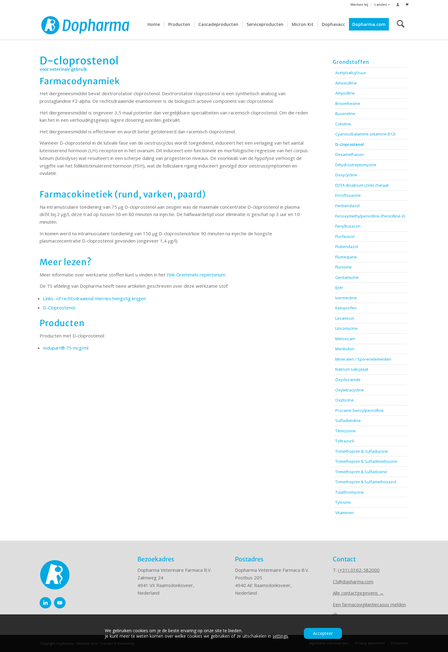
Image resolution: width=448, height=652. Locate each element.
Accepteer (323, 633)
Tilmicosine (345, 431)
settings (280, 636)
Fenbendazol (347, 205)
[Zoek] (400, 24)
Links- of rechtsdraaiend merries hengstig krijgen (94, 298)
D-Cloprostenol (59, 307)
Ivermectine (346, 298)
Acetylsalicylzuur (350, 72)
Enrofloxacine (348, 195)
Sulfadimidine (348, 420)
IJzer (339, 287)
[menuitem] (359, 4)
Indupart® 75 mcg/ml (65, 348)
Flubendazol (346, 246)
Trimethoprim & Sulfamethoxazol (365, 481)
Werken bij (359, 4)
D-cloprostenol (349, 144)
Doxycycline (346, 175)
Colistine (343, 124)
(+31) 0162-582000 (359, 570)
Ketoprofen (346, 308)
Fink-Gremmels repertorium (196, 275)
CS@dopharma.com (353, 581)
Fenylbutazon (348, 226)
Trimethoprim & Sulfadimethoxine (366, 461)
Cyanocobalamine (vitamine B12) (365, 134)
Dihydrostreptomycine (355, 165)
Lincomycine (346, 328)
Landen (381, 4)
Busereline (345, 113)
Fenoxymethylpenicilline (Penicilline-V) (370, 216)
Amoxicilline (346, 83)
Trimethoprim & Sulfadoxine (361, 471)
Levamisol (344, 318)
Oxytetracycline (349, 390)
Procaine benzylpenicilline (359, 410)
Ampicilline (345, 93)
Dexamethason (349, 154)
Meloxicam (345, 338)
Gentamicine (347, 277)
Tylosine (343, 502)
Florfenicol (344, 236)
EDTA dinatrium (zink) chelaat (362, 185)
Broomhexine (347, 103)
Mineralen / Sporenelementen (363, 359)
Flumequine (346, 257)
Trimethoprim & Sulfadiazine (361, 451)
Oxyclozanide (348, 379)
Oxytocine (344, 400)
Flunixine (343, 267)
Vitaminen (344, 512)
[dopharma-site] (85, 24)
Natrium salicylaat (351, 369)
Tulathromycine (349, 492)
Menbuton (344, 348)
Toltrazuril (344, 441)
